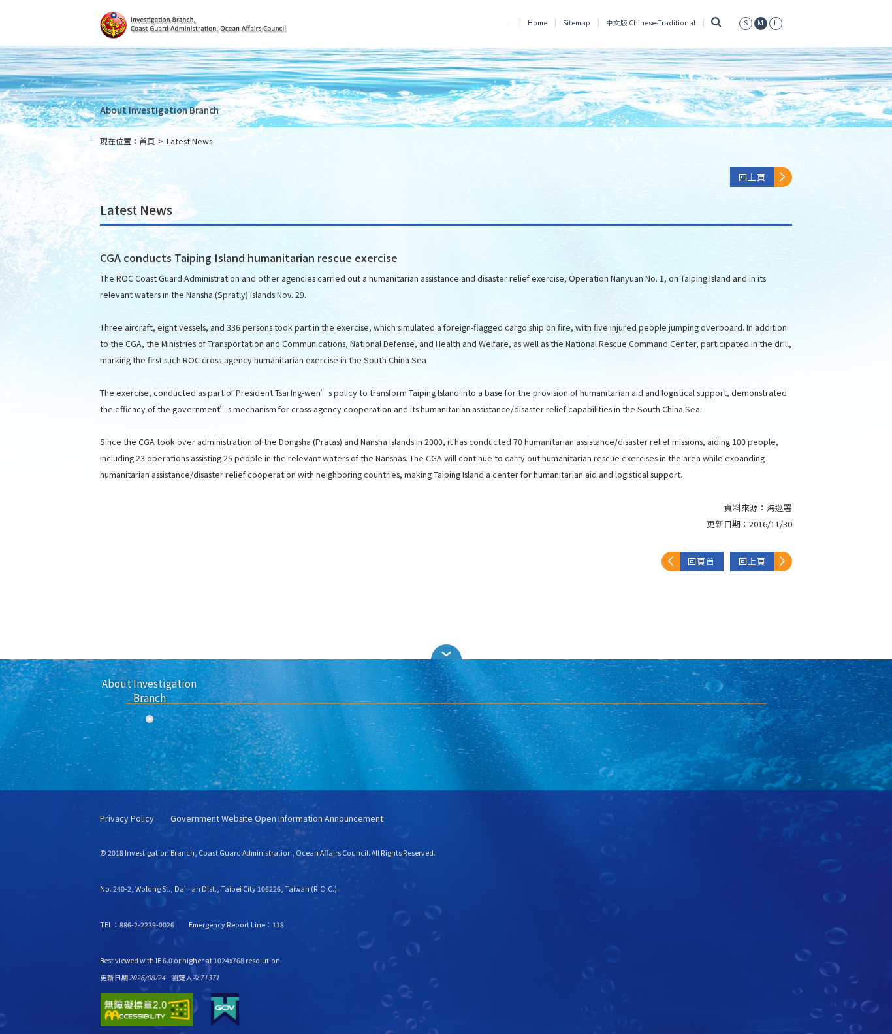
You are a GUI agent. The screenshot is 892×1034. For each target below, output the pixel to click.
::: (509, 22)
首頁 (147, 141)
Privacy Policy (127, 818)
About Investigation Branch (159, 109)
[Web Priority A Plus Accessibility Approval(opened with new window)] (147, 1009)
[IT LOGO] (208, 25)
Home (537, 22)
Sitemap (576, 22)
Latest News (189, 141)
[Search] (716, 22)
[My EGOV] (225, 1009)
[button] (446, 651)
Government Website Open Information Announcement (276, 818)
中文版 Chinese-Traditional (650, 22)
